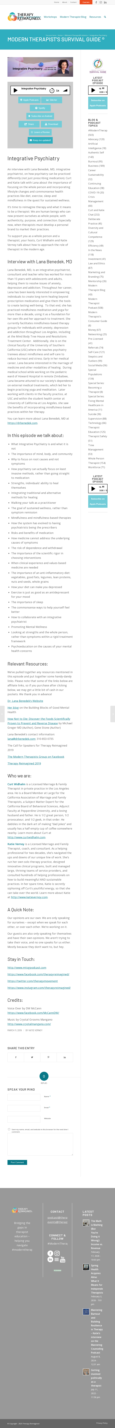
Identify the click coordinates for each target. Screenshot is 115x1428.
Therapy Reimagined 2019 (24, 763)
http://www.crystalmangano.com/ (29, 1024)
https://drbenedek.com (22, 423)
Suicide (92, 414)
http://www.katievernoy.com (29, 897)
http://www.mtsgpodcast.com (26, 967)
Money (92, 329)
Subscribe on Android (41, 116)
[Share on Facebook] (16, 1057)
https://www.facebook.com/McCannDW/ (33, 1013)
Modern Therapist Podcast (93, 303)
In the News (95, 250)
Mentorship (95, 281)
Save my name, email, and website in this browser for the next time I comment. (40, 1130)
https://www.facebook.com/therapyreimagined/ (38, 974)
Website (47, 1118)
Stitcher (53, 100)
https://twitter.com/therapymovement (32, 981)
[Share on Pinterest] (48, 1057)
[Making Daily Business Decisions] (112, 714)
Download (53, 124)
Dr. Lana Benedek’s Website (25, 701)
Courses (86, 2)
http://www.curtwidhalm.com (26, 837)
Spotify (41, 108)
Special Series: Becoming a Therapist (96, 387)
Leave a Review (42, 132)
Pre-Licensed (95, 338)
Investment (94, 259)
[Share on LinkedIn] (65, 1057)
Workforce (94, 467)
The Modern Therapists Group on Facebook (35, 756)
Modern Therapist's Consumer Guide (97, 317)
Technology (95, 423)
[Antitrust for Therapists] (2, 714)
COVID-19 (93, 192)
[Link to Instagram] (101, 2)
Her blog (13, 707)
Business (93, 165)
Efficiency (93, 245)
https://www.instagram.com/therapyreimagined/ (39, 988)
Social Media (95, 365)
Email (47, 1107)
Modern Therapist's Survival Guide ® (56, 39)
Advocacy (93, 139)
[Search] (105, 17)
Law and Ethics (96, 263)
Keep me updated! (42, 140)
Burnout (93, 161)
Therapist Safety (97, 436)
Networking (95, 334)
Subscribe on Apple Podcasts (98, 103)
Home (56, 2)
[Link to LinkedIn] (105, 2)
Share (31, 124)
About (64, 2)
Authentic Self (96, 152)
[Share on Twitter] (32, 1057)
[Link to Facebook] (96, 2)
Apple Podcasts (31, 100)
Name (47, 1096)
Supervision (95, 418)
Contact (73, 2)
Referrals (93, 347)
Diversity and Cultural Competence (95, 232)
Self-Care (93, 352)
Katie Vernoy (36, 1030)
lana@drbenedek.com (21, 739)
